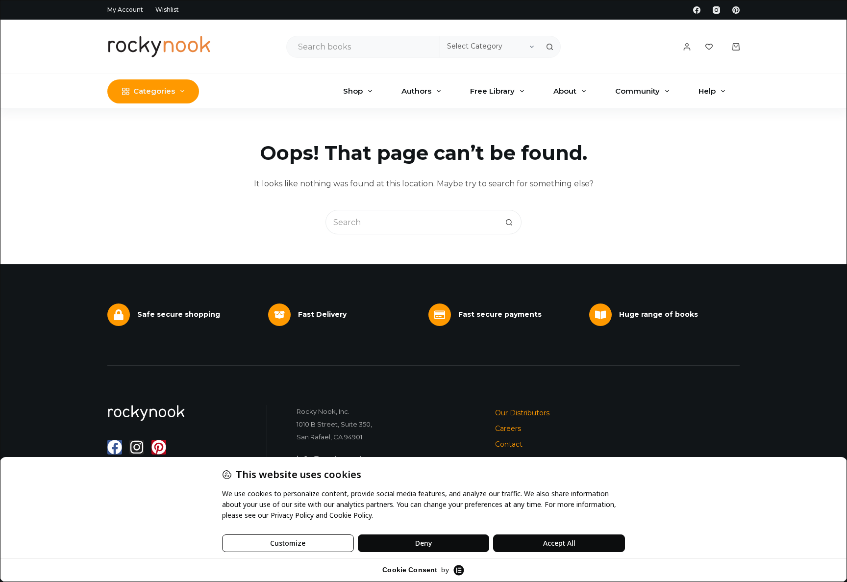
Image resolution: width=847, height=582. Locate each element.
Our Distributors (522, 412)
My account (125, 9)
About (564, 91)
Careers (508, 428)
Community (637, 91)
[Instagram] (716, 10)
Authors (416, 91)
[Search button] (550, 47)
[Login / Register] (687, 47)
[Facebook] (696, 10)
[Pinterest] (736, 10)
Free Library (492, 91)
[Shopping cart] (736, 47)
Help (707, 91)
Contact (509, 444)
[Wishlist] (709, 47)
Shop (353, 91)
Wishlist (167, 9)
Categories (154, 91)
